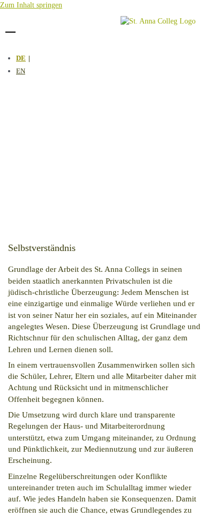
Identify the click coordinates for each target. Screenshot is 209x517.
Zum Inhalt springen (31, 5)
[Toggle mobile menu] (10, 26)
